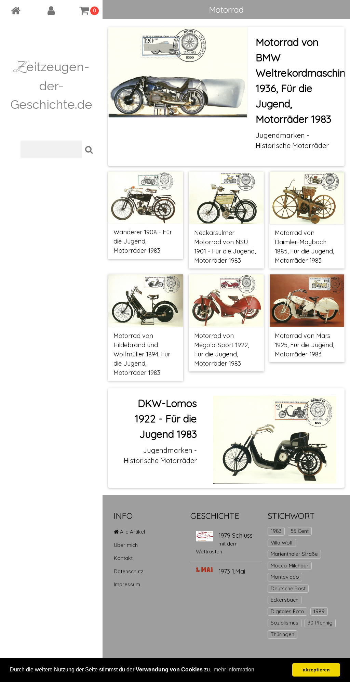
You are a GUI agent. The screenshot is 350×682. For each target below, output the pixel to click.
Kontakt (123, 558)
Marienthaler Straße (294, 554)
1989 (319, 611)
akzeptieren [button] (316, 669)
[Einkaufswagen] (84, 10)
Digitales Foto (287, 611)
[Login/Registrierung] (51, 10)
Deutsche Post (288, 588)
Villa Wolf (282, 542)
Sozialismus (284, 622)
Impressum (127, 584)
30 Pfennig (320, 622)
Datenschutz (128, 571)
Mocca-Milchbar (290, 565)
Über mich (126, 545)
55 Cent (300, 531)
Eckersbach (284, 599)
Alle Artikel (132, 531)
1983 (276, 531)
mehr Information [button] (234, 669)
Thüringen (282, 634)
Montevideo (285, 577)
